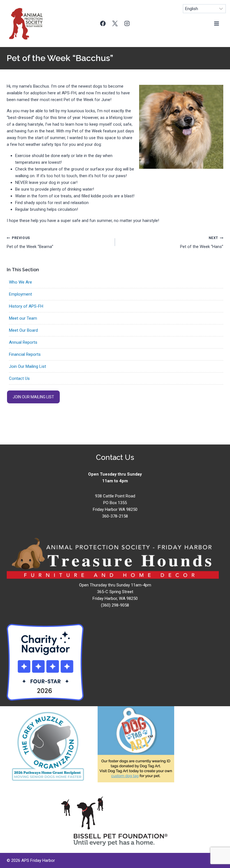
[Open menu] (216, 23)
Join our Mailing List (33, 397)
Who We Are (20, 282)
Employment (20, 294)
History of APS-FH (26, 306)
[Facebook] (103, 23)
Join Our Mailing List (27, 366)
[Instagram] (126, 23)
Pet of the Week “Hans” (201, 242)
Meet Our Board (23, 330)
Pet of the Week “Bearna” (30, 242)
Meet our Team (23, 318)
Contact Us (19, 378)
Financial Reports (25, 354)
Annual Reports (23, 342)
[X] (115, 23)
